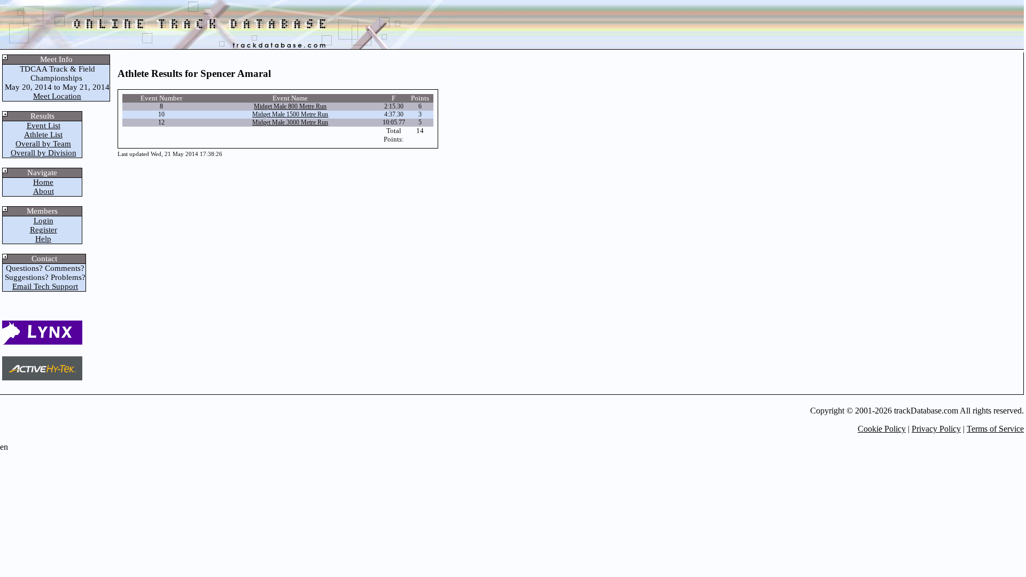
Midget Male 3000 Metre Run (290, 122)
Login (43, 220)
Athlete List (43, 134)
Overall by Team (43, 143)
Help (43, 239)
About (43, 191)
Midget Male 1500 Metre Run (290, 114)
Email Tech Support (45, 286)
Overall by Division (43, 153)
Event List (43, 125)
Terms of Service (995, 428)
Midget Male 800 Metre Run (290, 106)
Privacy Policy (936, 428)
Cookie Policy (882, 428)
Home (43, 182)
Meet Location (57, 96)
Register (43, 229)
